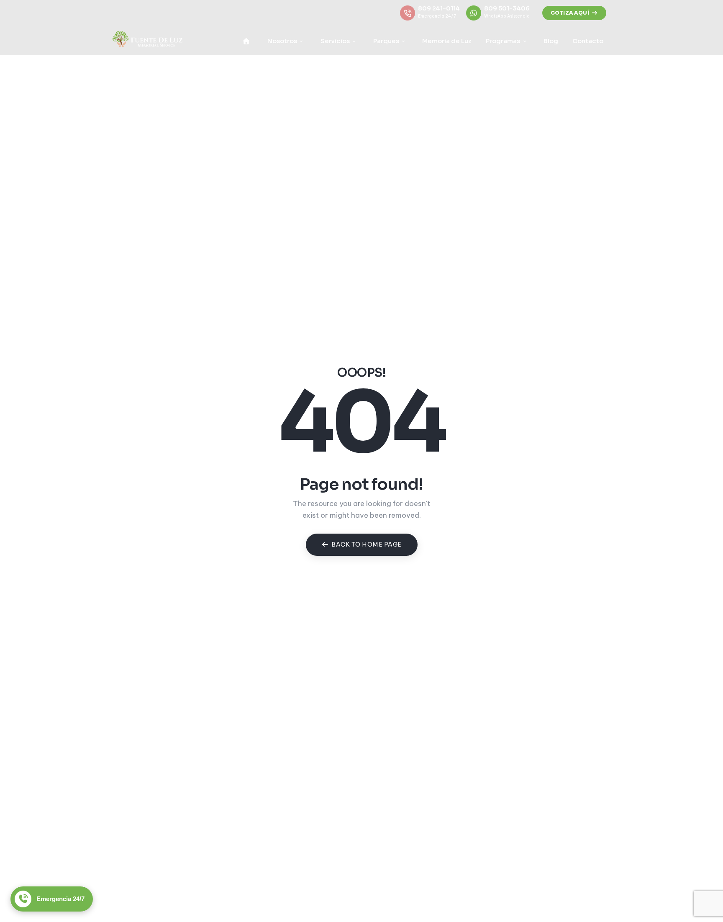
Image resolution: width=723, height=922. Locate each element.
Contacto (587, 41)
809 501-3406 (507, 8)
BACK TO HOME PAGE (366, 544)
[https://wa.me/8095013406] (473, 13)
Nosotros (283, 41)
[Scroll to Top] (695, 894)
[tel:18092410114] (407, 13)
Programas (504, 41)
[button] (574, 13)
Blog (551, 41)
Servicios (336, 41)
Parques (387, 41)
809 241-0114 (439, 8)
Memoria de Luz (447, 41)
